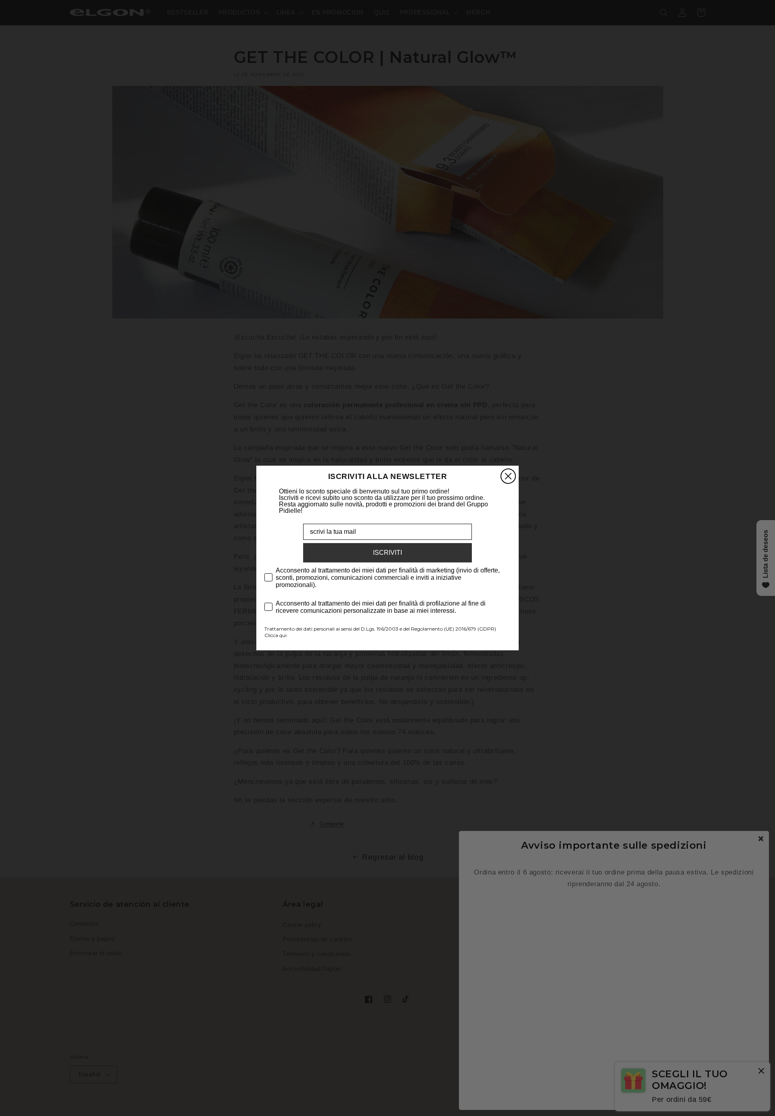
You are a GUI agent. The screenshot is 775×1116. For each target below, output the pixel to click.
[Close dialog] (508, 476)
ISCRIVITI (387, 552)
